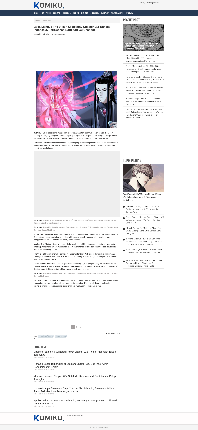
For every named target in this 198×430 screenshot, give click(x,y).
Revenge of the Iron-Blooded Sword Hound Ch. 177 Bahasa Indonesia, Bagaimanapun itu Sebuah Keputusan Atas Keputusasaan (145, 80)
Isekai (76, 13)
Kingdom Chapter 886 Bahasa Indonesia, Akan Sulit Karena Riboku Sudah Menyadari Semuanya (144, 101)
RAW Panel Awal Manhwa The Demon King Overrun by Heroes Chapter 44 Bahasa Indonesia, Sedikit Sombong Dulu (144, 263)
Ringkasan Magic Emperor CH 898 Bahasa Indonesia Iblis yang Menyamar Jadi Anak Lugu (144, 252)
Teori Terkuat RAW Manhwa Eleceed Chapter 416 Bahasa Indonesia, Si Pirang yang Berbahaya (143, 197)
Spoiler (129, 13)
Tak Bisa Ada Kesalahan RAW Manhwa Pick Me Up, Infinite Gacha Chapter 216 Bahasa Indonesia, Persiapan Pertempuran (144, 90)
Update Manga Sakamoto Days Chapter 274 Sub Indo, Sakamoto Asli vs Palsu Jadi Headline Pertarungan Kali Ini (74, 390)
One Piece (46, 13)
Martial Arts (117, 13)
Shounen (95, 13)
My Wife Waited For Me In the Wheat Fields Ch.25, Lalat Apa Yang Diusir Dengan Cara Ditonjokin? (144, 231)
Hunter (84, 13)
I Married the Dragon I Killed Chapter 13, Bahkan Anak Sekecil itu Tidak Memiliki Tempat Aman (142, 209)
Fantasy (105, 13)
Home (36, 13)
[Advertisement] (77, 53)
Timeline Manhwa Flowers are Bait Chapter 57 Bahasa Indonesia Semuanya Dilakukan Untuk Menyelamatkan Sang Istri (144, 242)
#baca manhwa (61, 336)
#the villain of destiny (46, 336)
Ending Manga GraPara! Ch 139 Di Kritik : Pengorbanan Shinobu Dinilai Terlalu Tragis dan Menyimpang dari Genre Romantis (143, 69)
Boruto (56, 13)
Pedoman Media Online (74, 415)
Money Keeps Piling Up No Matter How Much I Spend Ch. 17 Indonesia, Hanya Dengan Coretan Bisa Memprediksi (142, 58)
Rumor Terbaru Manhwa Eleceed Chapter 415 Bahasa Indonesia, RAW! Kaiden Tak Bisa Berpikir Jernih (145, 220)
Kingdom (66, 13)
